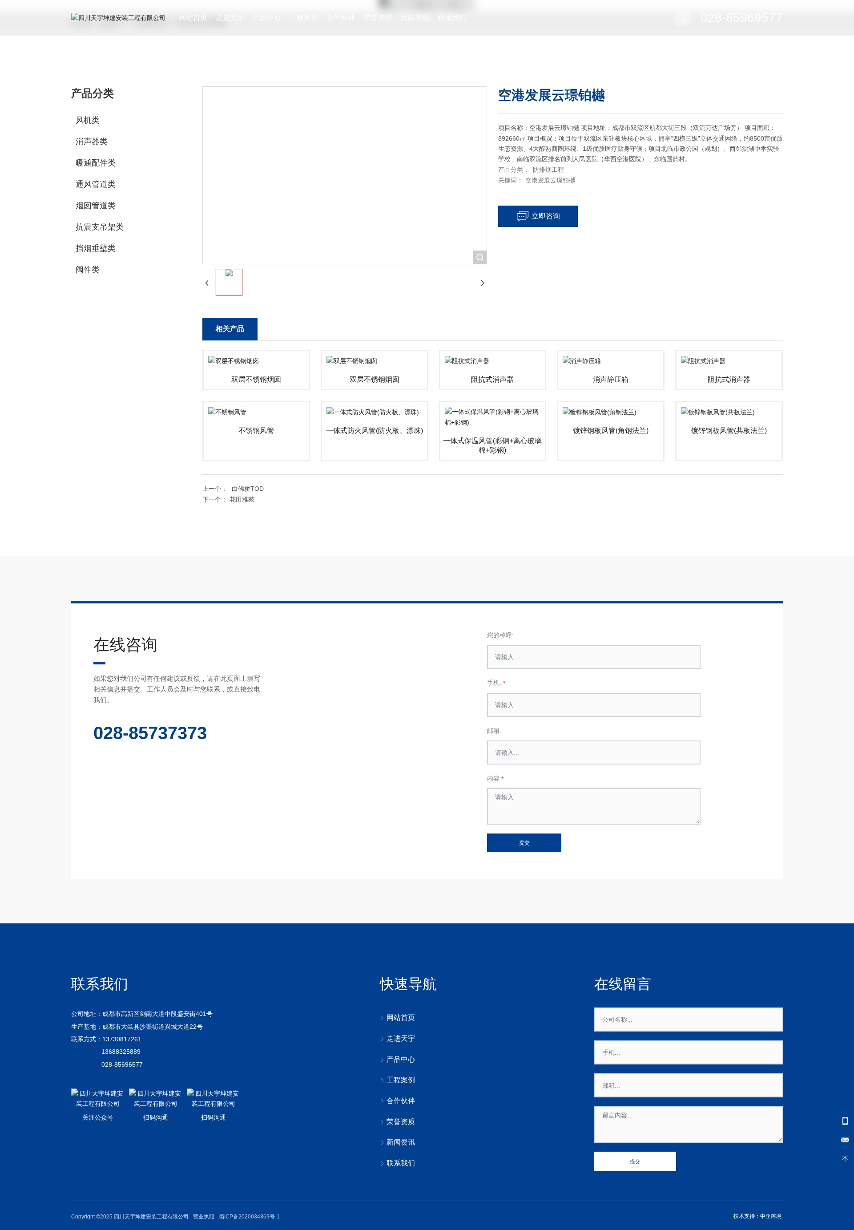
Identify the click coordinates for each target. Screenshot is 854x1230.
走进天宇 (230, 17)
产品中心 (267, 17)
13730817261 (121, 1039)
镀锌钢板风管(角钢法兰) (611, 430)
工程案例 (304, 17)
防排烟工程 (548, 169)
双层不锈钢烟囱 (256, 379)
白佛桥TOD (248, 488)
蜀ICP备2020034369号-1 (249, 1217)
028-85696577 (122, 1064)
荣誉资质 (378, 17)
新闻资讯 (415, 17)
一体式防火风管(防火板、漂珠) (374, 430)
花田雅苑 (242, 499)
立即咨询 (546, 216)
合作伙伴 (340, 17)
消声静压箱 (610, 379)
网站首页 (193, 17)
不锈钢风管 (256, 430)
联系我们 (452, 17)
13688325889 (121, 1051)
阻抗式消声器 (492, 379)
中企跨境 (770, 1216)
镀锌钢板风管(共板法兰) (729, 430)
